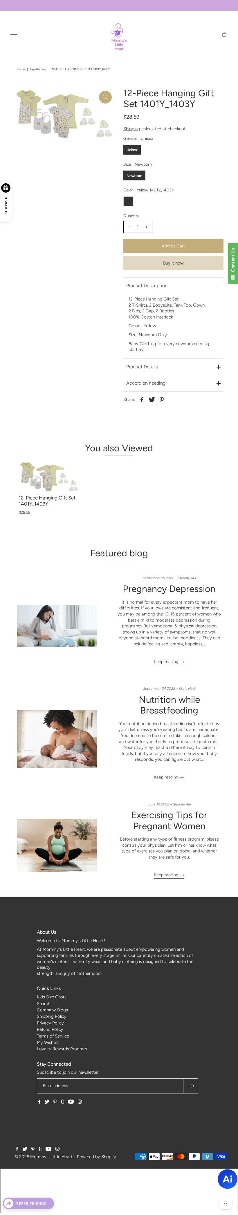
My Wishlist (48, 1042)
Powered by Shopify (96, 1156)
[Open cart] (224, 34)
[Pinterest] (55, 1102)
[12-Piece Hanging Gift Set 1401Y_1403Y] (49, 476)
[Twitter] (46, 1102)
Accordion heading (145, 383)
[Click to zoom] (105, 97)
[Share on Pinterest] (161, 399)
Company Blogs (52, 1010)
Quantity (131, 215)
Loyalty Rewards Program (62, 1048)
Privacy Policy (50, 1023)
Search (43, 1003)
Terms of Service (53, 1036)
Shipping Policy (51, 1016)
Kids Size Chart (51, 996)
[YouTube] (71, 1102)
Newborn (134, 175)
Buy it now (173, 263)
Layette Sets (38, 69)
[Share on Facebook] (142, 399)
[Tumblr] (62, 1102)
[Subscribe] (190, 1086)
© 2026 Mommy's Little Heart (44, 1156)
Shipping (131, 128)
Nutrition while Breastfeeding (169, 705)
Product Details (142, 367)
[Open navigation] (14, 34)
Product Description (146, 285)
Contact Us (232, 261)
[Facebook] (39, 1102)
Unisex (132, 150)
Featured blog (119, 553)
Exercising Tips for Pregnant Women (169, 820)
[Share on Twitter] (151, 399)
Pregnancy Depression (169, 588)
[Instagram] (80, 1102)
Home (21, 69)
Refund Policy (50, 1029)
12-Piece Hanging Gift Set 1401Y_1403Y (47, 501)
